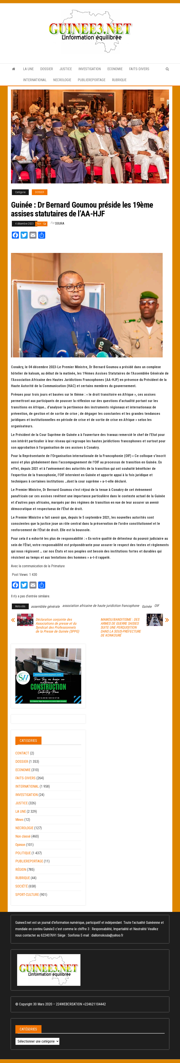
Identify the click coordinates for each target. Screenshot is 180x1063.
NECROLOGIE (62, 80)
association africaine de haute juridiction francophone (100, 606)
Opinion (20, 845)
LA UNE (28, 69)
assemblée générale (45, 606)
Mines (19, 820)
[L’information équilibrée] (14, 69)
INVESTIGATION (89, 69)
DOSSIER (46, 69)
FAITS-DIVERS (139, 69)
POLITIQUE (23, 853)
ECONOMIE (114, 69)
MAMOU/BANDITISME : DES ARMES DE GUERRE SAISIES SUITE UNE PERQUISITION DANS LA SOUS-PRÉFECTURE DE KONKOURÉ (121, 627)
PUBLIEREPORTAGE (91, 80)
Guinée (147, 606)
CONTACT (22, 753)
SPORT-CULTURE (27, 895)
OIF (156, 606)
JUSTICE (65, 69)
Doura (59, 223)
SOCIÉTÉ (21, 886)
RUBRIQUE (119, 80)
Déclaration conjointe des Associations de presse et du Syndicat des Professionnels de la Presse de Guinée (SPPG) (57, 625)
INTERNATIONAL (35, 80)
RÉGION (20, 869)
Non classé (23, 836)
